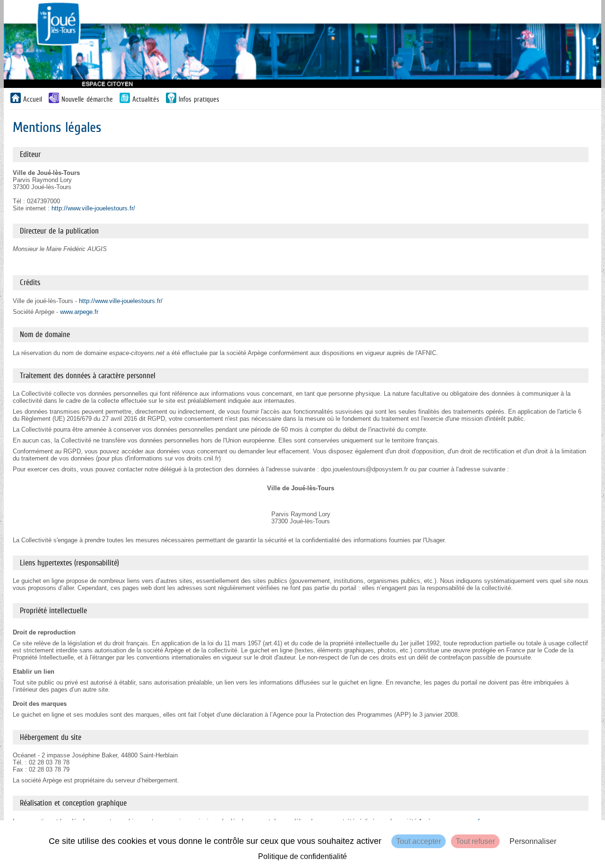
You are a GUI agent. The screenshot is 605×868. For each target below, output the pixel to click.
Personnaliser (533, 841)
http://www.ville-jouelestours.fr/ (93, 208)
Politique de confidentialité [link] (302, 856)
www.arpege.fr (79, 311)
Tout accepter (418, 841)
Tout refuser (475, 841)
